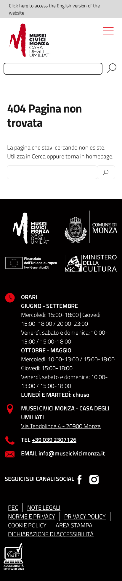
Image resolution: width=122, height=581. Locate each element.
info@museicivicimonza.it (71, 453)
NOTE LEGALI (43, 507)
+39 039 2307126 (54, 439)
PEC (13, 507)
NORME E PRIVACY (31, 516)
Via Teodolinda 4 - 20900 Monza (61, 426)
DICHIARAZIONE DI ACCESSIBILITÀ (51, 534)
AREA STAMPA (74, 525)
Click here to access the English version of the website (54, 9)
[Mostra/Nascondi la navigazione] (109, 44)
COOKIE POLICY (27, 525)
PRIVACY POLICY (85, 516)
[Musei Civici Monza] (61, 40)
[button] (110, 9)
